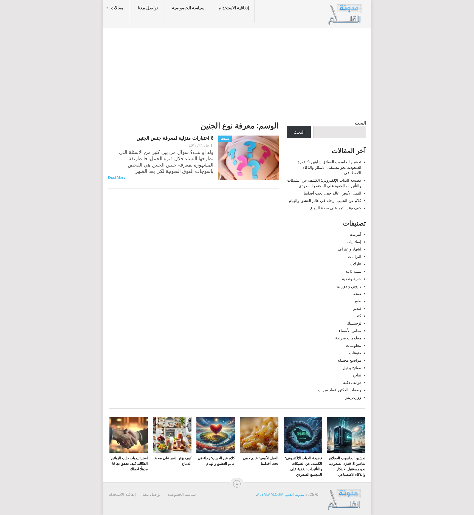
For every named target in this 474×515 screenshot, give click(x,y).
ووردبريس (353, 397)
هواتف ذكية (352, 382)
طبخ (358, 301)
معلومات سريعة (348, 338)
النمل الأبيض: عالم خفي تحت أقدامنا (332, 193)
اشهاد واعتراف (349, 249)
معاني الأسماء (350, 330)
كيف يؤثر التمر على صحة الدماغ (335, 208)
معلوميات (353, 345)
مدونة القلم (295, 494)
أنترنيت (355, 234)
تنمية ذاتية (353, 271)
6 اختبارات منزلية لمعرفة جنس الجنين (175, 138)
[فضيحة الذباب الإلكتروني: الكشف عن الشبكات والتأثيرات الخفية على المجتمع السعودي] (303, 435)
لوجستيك (354, 323)
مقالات (117, 7)
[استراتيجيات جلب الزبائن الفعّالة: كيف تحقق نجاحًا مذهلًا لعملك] (128, 435)
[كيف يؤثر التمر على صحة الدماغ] (172, 435)
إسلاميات (354, 242)
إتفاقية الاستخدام (234, 7)
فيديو (357, 308)
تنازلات (355, 264)
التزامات (354, 256)
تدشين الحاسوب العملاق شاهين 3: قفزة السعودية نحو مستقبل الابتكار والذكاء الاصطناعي (329, 167)
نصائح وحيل (352, 367)
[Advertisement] (237, 72)
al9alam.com (270, 494)
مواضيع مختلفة (349, 360)
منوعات (355, 353)
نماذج (357, 375)
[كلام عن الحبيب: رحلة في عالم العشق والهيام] (215, 435)
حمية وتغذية (351, 279)
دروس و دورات (349, 286)
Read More (116, 177)
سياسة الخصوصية (188, 7)
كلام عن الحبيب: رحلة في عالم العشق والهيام (325, 200)
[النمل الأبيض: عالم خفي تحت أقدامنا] (259, 435)
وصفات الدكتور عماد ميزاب (339, 390)
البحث (360, 123)
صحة (357, 293)
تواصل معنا (148, 7)
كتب (357, 316)
